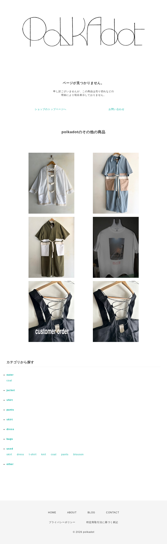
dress (10, 429)
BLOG (91, 512)
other (10, 464)
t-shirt (32, 454)
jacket (11, 390)
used (10, 448)
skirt (10, 419)
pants (10, 409)
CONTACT (112, 512)
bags (10, 439)
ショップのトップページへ (50, 109)
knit (43, 454)
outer (10, 374)
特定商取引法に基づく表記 (102, 522)
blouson (78, 454)
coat (9, 380)
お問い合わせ (116, 109)
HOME (52, 512)
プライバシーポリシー (62, 522)
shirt (10, 400)
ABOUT (72, 512)
